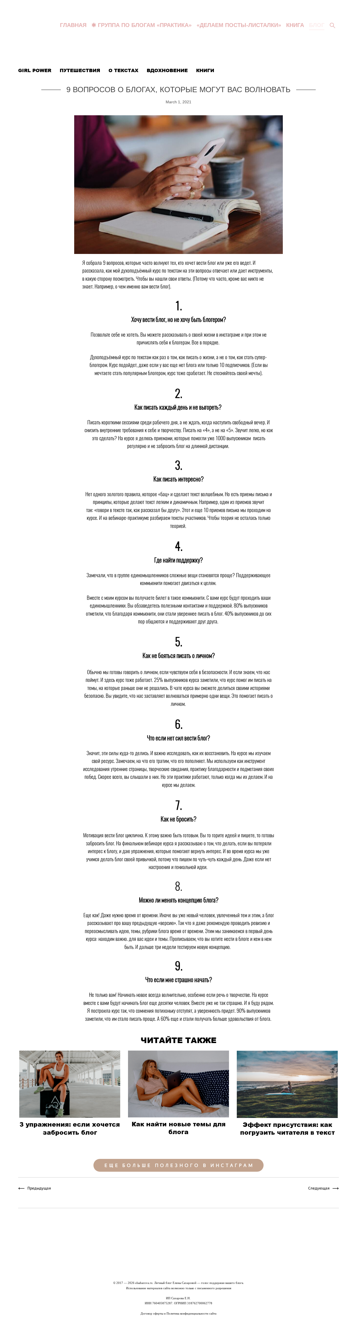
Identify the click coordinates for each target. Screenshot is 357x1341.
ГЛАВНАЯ (73, 25)
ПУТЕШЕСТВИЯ (81, 70)
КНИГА (295, 25)
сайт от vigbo (178, 1328)
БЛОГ (316, 25)
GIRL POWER (35, 70)
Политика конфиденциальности (187, 1313)
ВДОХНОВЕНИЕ (168, 70)
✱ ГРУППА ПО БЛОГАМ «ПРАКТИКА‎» (141, 25)
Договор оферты (152, 1313)
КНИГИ (205, 70)
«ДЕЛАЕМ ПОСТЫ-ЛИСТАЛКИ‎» (239, 25)
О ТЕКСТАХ (124, 70)
